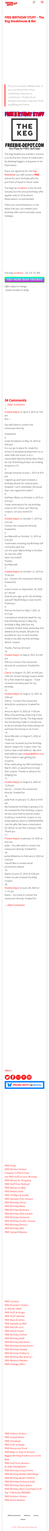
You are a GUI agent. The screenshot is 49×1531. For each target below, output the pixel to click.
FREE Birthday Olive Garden (19, 1213)
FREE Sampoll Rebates (16, 1232)
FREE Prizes (10, 1165)
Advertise (27, 1515)
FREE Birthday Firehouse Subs (20, 1481)
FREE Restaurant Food (16, 1448)
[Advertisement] (24, 52)
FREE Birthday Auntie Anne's (19, 1345)
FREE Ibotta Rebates (15, 1500)
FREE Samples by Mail (16, 1323)
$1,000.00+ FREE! (13, 1308)
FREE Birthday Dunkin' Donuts (20, 1220)
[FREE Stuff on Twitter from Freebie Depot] (7, 1079)
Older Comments (15, 404)
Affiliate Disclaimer (14, 1515)
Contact (22, 1519)
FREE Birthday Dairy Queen (18, 1485)
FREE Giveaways (13, 1441)
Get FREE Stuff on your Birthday (21, 1176)
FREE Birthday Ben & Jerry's (18, 1356)
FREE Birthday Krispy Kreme (19, 1470)
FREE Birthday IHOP (14, 1338)
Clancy (8, 672)
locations (22, 188)
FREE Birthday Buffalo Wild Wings (22, 1474)
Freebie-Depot (12, 411)
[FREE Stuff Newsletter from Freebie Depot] (18, 1079)
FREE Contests (12, 1301)
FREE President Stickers (17, 1305)
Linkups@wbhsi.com (33, 753)
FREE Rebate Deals (14, 1191)
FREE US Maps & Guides (17, 1195)
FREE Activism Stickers (16, 1496)
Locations (18, 272)
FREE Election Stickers (16, 1169)
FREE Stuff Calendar (15, 1316)
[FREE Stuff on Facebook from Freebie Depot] (13, 1079)
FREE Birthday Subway (16, 1349)
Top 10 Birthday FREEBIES (17, 1492)
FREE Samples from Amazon (19, 1198)
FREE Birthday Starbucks (17, 1217)
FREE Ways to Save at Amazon (20, 1452)
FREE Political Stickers (16, 1433)
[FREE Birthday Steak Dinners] (24, 148)
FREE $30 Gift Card (14, 1327)
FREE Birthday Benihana (17, 1209)
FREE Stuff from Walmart (17, 1184)
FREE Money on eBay (15, 1187)
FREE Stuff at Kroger (15, 1312)
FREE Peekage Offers (15, 1364)
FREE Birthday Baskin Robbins (20, 1477)
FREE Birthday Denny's (16, 1224)
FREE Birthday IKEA (14, 1228)
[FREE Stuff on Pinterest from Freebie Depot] (23, 1079)
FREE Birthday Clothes (16, 1334)
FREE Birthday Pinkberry (17, 1353)
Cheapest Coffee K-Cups (17, 1172)
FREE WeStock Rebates (16, 1360)
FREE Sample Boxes (14, 1437)
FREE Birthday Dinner (15, 1202)
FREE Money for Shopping (18, 1180)
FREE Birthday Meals (15, 1206)
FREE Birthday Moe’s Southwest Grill (23, 1488)
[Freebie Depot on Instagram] (29, 1079)
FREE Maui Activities (15, 1319)
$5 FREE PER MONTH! (15, 1466)
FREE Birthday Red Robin (17, 1342)
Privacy (36, 1515)
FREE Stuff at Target (14, 1444)
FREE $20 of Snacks (14, 1330)
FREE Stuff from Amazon (17, 1463)
